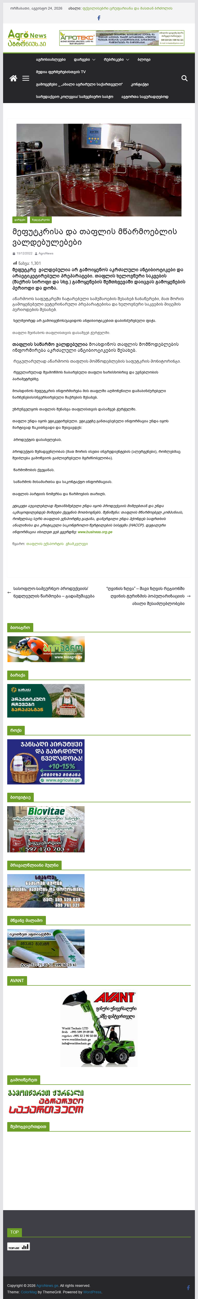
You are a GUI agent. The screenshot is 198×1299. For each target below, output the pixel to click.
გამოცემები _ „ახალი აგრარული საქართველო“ (79, 84)
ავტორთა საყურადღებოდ (145, 96)
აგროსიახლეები (51, 59)
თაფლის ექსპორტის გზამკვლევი (57, 543)
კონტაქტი (140, 84)
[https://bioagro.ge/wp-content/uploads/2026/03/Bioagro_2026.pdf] (46, 639)
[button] (93, 59)
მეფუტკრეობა (41, 219)
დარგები (82, 59)
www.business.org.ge (95, 532)
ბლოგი (144, 59)
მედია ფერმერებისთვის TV (61, 71)
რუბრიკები (114, 59)
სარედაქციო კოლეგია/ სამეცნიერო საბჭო (74, 96)
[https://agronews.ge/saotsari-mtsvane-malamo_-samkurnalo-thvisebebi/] (46, 932)
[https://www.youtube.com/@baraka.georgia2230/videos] (46, 687)
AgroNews (46, 253)
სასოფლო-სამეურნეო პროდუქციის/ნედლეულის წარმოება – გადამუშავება (54, 592)
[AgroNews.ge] (13, 78)
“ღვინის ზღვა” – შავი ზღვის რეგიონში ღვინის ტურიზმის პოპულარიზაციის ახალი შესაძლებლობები (145, 596)
